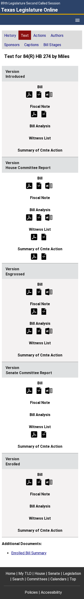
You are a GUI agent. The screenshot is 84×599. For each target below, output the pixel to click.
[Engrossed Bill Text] (38, 292)
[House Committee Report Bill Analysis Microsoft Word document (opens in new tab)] (48, 217)
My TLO (25, 573)
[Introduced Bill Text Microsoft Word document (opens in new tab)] (48, 94)
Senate (54, 573)
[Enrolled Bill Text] (38, 482)
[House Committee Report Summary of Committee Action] (43, 256)
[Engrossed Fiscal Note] (43, 311)
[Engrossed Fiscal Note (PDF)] (34, 311)
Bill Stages (52, 45)
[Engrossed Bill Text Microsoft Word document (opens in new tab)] (48, 292)
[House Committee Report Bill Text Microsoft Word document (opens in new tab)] (48, 185)
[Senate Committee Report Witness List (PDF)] (34, 434)
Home (10, 573)
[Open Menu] (77, 20)
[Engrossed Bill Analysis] (38, 331)
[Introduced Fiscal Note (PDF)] (34, 114)
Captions (31, 45)
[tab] (10, 35)
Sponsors (12, 45)
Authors (57, 35)
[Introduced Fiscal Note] (43, 114)
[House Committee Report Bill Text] (38, 185)
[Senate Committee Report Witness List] (43, 434)
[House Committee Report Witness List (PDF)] (34, 236)
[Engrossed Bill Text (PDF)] (29, 292)
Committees (37, 579)
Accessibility (51, 592)
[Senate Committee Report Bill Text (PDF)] (29, 390)
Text (25, 35)
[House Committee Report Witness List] (43, 236)
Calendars (58, 579)
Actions (39, 35)
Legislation (72, 573)
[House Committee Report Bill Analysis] (38, 217)
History (10, 35)
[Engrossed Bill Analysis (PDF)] (29, 331)
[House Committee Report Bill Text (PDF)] (29, 185)
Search (18, 579)
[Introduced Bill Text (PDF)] (29, 94)
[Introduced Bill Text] (38, 94)
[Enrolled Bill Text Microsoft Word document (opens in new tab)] (48, 482)
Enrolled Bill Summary (28, 553)
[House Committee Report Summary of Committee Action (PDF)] (34, 256)
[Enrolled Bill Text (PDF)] (29, 482)
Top (73, 579)
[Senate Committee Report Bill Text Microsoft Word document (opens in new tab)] (48, 390)
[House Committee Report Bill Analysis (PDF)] (29, 217)
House (40, 573)
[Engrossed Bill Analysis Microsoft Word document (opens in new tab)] (48, 331)
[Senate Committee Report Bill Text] (38, 390)
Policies (31, 592)
